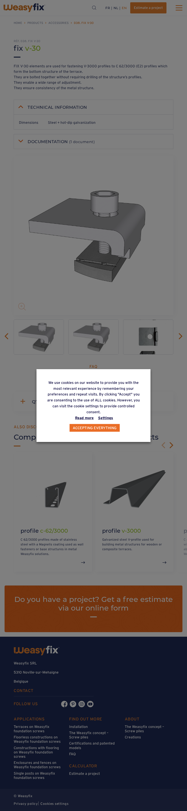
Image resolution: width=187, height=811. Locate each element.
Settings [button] (105, 418)
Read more (84, 418)
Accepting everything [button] (95, 428)
